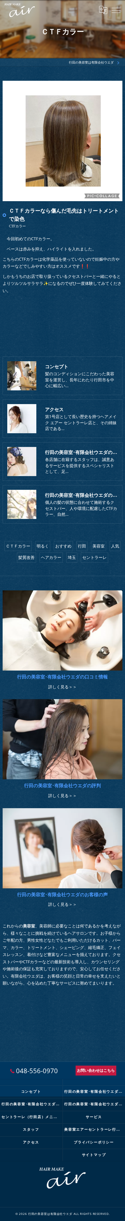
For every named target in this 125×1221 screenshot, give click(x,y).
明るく (43, 546)
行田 (82, 546)
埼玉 (72, 557)
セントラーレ (94, 557)
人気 (115, 546)
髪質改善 (26, 557)
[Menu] (116, 9)
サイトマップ (94, 1155)
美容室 (98, 546)
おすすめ (63, 546)
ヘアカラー (51, 557)
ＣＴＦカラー (18, 546)
